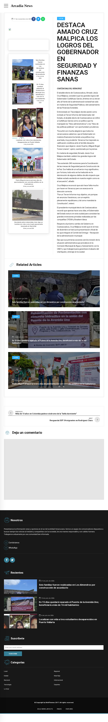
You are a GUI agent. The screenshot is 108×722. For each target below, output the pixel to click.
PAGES (59, 709)
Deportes (57, 684)
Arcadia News (22, 6)
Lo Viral (6, 689)
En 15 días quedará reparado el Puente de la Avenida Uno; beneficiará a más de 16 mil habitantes (40, 91)
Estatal (6, 676)
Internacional (58, 680)
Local (61, 18)
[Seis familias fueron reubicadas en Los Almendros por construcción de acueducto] (54, 288)
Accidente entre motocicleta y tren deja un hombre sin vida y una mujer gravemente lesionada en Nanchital (28, 224)
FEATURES (69, 709)
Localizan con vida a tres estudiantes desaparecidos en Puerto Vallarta (28, 141)
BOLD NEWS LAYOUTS (45, 709)
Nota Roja (57, 676)
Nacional (7, 680)
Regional (57, 671)
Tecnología (7, 684)
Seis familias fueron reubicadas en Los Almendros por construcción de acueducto (40, 67)
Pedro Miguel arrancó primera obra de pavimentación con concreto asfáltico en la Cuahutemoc (28, 182)
